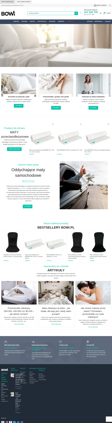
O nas (30, 372)
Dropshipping (42, 379)
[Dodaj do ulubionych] (53, 124)
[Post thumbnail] (12, 381)
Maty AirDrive (23, 188)
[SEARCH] (76, 13)
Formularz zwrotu (22, 376)
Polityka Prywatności (32, 378)
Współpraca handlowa (42, 376)
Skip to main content (23, 1)
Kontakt (41, 374)
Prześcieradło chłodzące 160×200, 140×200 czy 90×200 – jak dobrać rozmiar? (19, 311)
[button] (2, 45)
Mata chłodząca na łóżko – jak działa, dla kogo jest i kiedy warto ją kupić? (56, 311)
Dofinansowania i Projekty (33, 382)
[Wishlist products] (100, 13)
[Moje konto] (110, 5)
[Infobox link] (89, 12)
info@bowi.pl (4, 401)
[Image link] (43, 30)
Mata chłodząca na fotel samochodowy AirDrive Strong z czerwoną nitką (77, 256)
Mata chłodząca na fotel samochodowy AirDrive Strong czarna (98, 256)
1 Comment (18, 388)
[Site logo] (8, 13)
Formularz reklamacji (22, 380)
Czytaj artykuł (19, 324)
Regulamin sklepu (32, 374)
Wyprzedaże (23, 383)
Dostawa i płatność (22, 372)
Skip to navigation (7, 1)
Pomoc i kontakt (101, 5)
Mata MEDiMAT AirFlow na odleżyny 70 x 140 (69, 150)
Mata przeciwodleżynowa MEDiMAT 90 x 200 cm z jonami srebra (34, 256)
